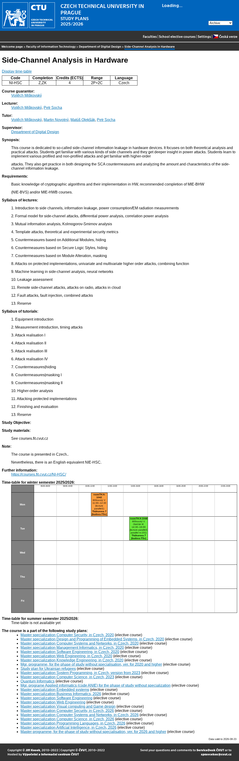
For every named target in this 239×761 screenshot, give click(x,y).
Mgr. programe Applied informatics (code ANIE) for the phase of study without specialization (96, 685)
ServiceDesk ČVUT (210, 750)
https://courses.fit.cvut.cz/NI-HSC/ (38, 474)
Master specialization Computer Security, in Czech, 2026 (67, 711)
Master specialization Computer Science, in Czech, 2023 (67, 677)
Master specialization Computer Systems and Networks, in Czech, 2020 (80, 643)
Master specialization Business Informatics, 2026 (61, 694)
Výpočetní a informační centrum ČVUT (51, 754)
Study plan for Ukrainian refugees (48, 669)
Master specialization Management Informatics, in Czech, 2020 (72, 648)
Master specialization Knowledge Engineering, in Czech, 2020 (72, 660)
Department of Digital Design (100, 46)
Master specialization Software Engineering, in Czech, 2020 (70, 652)
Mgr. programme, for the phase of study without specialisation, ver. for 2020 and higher (91, 664)
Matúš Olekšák (82, 120)
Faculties (150, 36)
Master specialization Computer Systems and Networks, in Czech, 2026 (80, 715)
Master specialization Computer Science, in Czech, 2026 (67, 719)
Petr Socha (53, 108)
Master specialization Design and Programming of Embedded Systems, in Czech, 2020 (92, 639)
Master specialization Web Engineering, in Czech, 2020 (66, 656)
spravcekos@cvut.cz (216, 754)
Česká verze (228, 36)
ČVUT (83, 750)
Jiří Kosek (33, 750)
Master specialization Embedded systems (55, 690)
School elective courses (177, 36)
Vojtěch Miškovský (26, 95)
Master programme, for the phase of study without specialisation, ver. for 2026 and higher (93, 732)
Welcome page (12, 46)
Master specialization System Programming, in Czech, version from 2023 (80, 673)
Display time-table (17, 71)
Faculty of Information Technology (51, 46)
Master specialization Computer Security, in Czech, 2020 (67, 635)
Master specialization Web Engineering (53, 702)
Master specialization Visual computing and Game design (68, 706)
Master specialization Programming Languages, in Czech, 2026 (73, 723)
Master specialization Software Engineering (56, 698)
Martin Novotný (56, 120)
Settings (204, 36)
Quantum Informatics (38, 681)
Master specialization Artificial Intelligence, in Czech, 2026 (68, 727)
